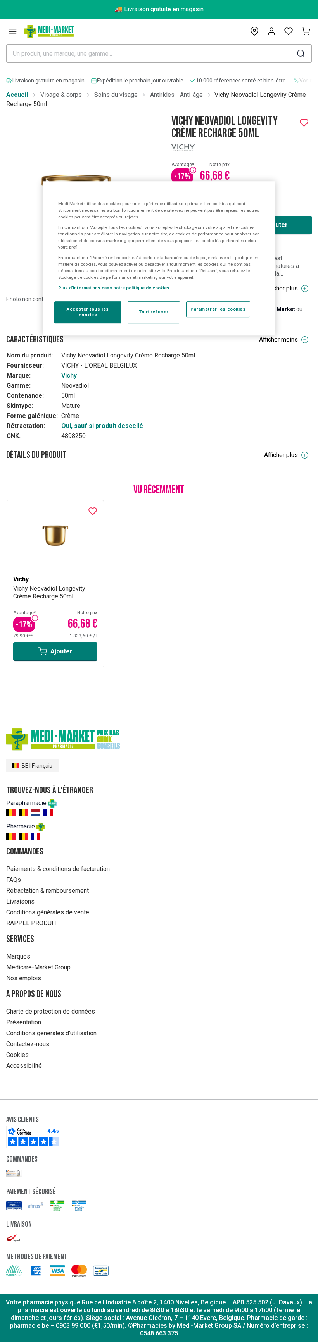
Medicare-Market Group (38, 967)
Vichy (69, 375)
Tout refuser (154, 312)
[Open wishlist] (288, 31)
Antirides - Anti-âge (176, 94)
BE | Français (37, 766)
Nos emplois (23, 978)
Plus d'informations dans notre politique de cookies (113, 288)
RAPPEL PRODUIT (31, 923)
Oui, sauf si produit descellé (102, 426)
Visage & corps (61, 94)
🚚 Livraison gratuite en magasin (159, 9)
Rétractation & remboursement (47, 890)
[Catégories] (12, 31)
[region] (159, 258)
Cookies (17, 1054)
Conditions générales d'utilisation (51, 1033)
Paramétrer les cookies (218, 309)
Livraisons (20, 901)
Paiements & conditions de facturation (58, 869)
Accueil (17, 94)
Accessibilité (24, 1065)
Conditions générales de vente (47, 912)
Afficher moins (278, 339)
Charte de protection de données (50, 1011)
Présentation (23, 1022)
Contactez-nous (27, 1044)
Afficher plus (281, 288)
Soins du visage (116, 94)
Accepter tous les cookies (88, 312)
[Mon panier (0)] (305, 31)
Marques (18, 956)
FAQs (13, 879)
